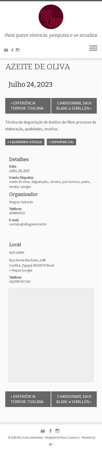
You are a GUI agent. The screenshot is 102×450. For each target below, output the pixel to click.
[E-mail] (6, 51)
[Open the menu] (93, 48)
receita (14, 186)
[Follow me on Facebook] (13, 50)
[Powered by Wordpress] (50, 444)
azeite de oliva (19, 182)
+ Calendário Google (25, 142)
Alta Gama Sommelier (30, 437)
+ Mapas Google (20, 270)
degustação (39, 182)
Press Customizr (70, 437)
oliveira (55, 182)
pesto (85, 182)
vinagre (25, 186)
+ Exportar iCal (61, 142)
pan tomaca (71, 182)
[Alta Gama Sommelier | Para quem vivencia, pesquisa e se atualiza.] (51, 17)
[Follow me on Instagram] (18, 50)
